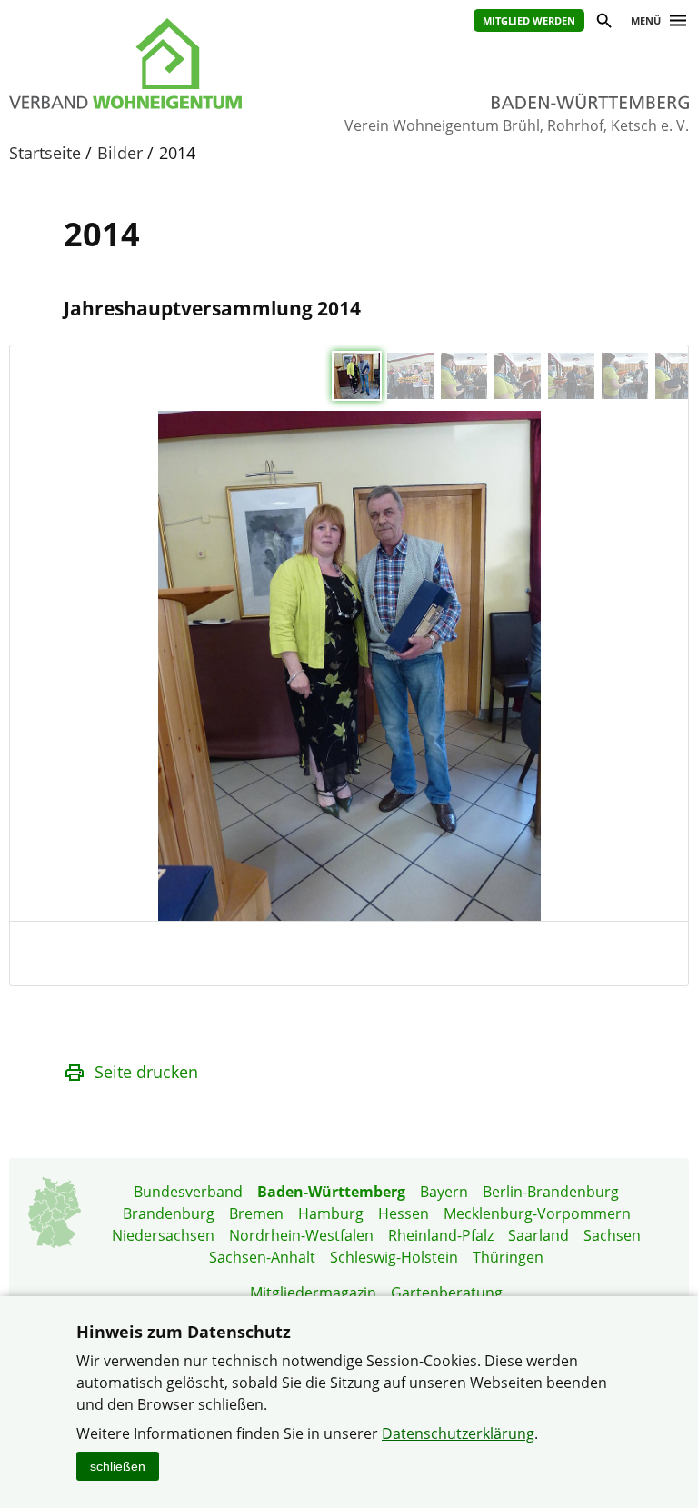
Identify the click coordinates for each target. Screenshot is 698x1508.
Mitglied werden (529, 20)
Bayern (444, 1192)
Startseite (45, 153)
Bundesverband (188, 1192)
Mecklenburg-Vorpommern (537, 1213)
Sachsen (612, 1235)
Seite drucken (146, 1072)
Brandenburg (168, 1213)
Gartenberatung (447, 1293)
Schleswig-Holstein (394, 1257)
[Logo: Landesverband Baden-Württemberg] (161, 63)
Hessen (403, 1213)
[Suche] (603, 23)
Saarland (538, 1235)
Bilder (120, 153)
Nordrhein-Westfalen (301, 1235)
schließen (117, 1466)
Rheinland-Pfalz (441, 1235)
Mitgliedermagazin (313, 1293)
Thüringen (508, 1257)
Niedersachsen (163, 1235)
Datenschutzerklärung (458, 1433)
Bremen (256, 1213)
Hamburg (331, 1213)
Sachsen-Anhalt (262, 1257)
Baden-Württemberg (331, 1192)
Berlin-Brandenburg (551, 1192)
